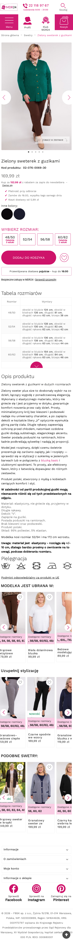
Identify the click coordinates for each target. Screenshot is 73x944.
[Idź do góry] (66, 935)
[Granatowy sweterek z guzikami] (19, 214)
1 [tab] (28, 152)
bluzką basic (49, 460)
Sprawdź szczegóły (45, 279)
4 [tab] (39, 152)
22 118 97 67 (39, 5)
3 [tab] (35, 152)
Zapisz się (7, 185)
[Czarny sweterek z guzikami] (7, 214)
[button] (3, 627)
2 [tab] (32, 152)
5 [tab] (42, 152)
